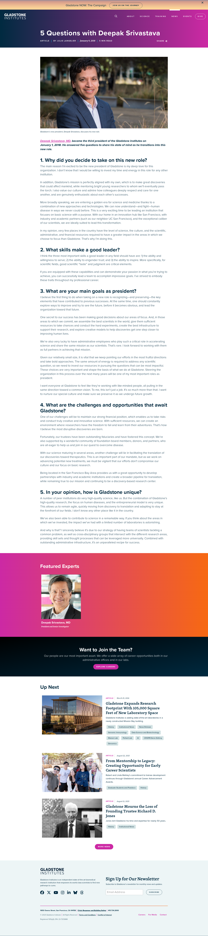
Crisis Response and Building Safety (92, 910)
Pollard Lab (127, 738)
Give (200, 16)
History (111, 727)
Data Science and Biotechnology (145, 732)
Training (160, 16)
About (131, 16)
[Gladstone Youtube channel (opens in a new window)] (57, 893)
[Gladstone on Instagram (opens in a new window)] (64, 893)
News (175, 16)
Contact (163, 915)
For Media (152, 915)
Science (145, 16)
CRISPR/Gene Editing (153, 738)
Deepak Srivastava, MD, (55, 141)
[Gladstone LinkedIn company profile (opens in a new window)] (70, 893)
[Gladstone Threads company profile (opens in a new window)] (83, 893)
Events (187, 16)
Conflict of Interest (105, 915)
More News (104, 847)
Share (161, 41)
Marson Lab (113, 738)
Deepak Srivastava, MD (55, 622)
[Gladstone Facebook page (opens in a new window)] (43, 893)
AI (138, 738)
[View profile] (61, 596)
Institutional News (126, 727)
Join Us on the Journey (126, 5)
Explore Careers (105, 667)
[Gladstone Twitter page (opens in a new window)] (50, 893)
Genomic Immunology (117, 732)
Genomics (112, 743)
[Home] (15, 16)
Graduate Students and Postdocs (121, 788)
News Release (145, 727)
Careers (141, 915)
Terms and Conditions (87, 915)
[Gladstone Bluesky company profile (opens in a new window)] (76, 893)
